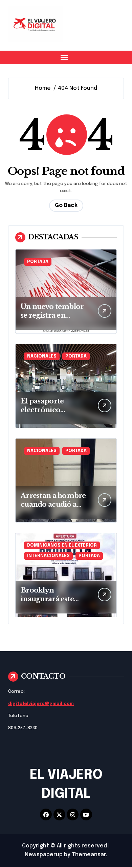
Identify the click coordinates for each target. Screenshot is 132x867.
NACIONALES (42, 356)
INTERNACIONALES (48, 556)
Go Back (66, 205)
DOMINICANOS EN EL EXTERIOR (62, 545)
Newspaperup (44, 855)
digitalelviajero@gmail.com (41, 704)
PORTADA (37, 262)
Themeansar (89, 855)
